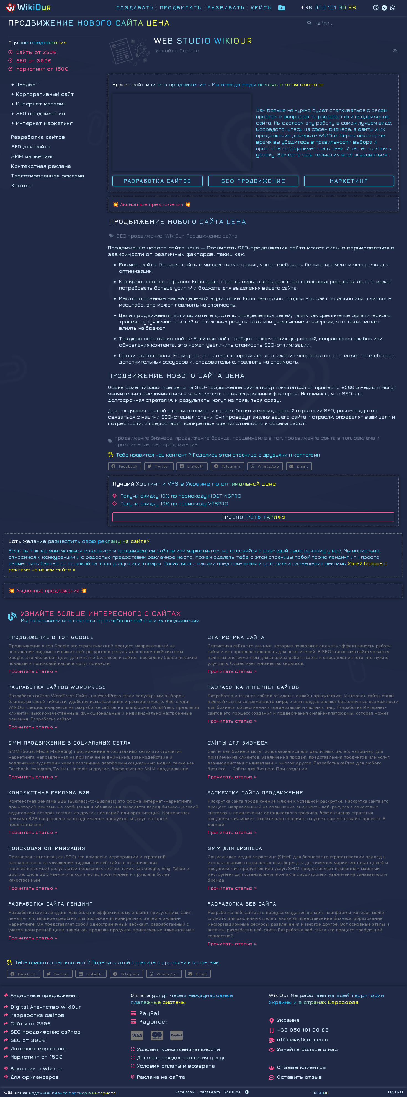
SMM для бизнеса (235, 848)
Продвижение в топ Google (51, 637)
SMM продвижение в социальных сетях (69, 743)
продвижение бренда (202, 438)
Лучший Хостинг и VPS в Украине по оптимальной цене (194, 483)
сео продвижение (175, 444)
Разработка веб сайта (242, 904)
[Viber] (376, 8)
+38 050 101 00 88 (328, 7)
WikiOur (174, 236)
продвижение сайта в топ (318, 438)
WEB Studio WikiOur (203, 41)
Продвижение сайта (212, 236)
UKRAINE (319, 1092)
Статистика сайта (236, 637)
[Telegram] (384, 8)
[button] (394, 50)
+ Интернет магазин (38, 104)
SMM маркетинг (32, 156)
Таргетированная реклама (47, 176)
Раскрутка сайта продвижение (255, 792)
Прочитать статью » (33, 671)
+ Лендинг (24, 84)
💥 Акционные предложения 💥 (151, 204)
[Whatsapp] (392, 8)
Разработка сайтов (38, 137)
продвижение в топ (257, 438)
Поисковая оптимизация (47, 848)
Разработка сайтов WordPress (57, 687)
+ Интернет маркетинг (42, 123)
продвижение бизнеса (143, 438)
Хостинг (22, 185)
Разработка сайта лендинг (50, 904)
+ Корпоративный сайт (42, 94)
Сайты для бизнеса (238, 743)
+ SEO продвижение (38, 113)
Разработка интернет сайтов (253, 687)
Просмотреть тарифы (253, 517)
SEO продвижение (139, 236)
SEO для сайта (31, 147)
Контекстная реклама (41, 166)
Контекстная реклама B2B (49, 792)
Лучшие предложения (37, 42)
